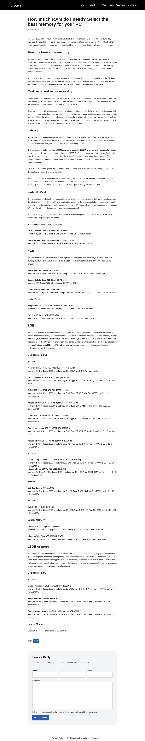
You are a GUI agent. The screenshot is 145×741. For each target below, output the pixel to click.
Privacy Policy (93, 5)
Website (90, 670)
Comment (36, 680)
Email (62, 670)
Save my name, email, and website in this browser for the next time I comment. (65, 712)
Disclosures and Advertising (113, 5)
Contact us (132, 5)
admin (32, 29)
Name (35, 670)
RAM (36, 641)
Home (82, 5)
